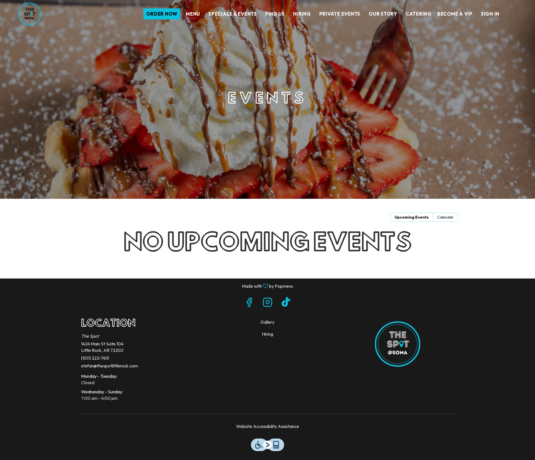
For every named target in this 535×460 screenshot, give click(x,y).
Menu (193, 14)
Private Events (340, 14)
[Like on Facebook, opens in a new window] (249, 303)
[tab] (411, 217)
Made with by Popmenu (148, 285)
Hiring (302, 14)
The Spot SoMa (397, 344)
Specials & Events (232, 14)
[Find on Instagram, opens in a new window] (267, 303)
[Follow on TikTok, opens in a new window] (286, 303)
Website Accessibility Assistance (267, 426)
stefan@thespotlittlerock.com (109, 366)
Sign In (490, 14)
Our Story (383, 14)
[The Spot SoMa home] (29, 13)
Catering (419, 14)
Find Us (275, 14)
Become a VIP (455, 14)
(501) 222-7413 (95, 358)
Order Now (161, 14)
